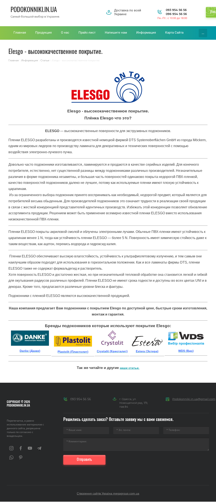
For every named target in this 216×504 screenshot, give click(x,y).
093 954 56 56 (176, 10)
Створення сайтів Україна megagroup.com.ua (108, 493)
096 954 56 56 (176, 14)
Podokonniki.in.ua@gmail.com (193, 399)
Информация (29, 60)
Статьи (44, 60)
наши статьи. (129, 368)
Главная (13, 60)
